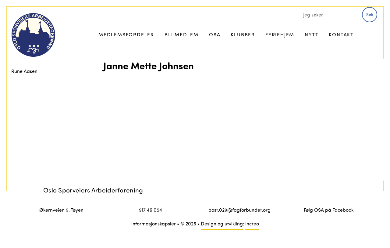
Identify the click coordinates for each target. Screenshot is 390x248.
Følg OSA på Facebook (328, 210)
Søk (369, 14)
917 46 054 (150, 210)
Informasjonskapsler (153, 223)
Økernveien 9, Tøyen (61, 210)
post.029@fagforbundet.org (239, 210)
